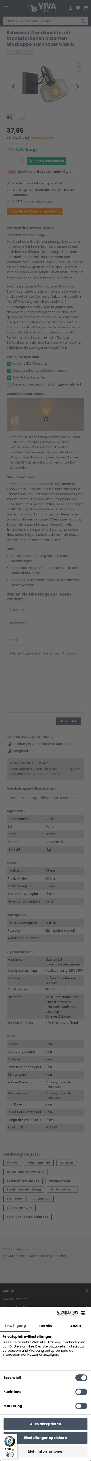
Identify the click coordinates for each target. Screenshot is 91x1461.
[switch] (10, 1454)
